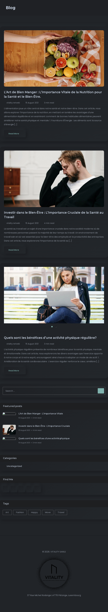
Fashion (20, 512)
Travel (61, 512)
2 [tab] (56, 326)
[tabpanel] (54, 295)
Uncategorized (14, 466)
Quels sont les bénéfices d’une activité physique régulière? (50, 338)
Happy (34, 512)
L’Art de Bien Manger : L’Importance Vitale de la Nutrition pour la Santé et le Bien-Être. (53, 94)
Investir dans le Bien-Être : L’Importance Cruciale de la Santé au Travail (54, 215)
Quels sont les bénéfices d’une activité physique (44, 438)
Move (48, 512)
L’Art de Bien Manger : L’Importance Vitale (40, 413)
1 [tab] (52, 326)
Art (7, 512)
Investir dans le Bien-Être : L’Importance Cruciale (44, 426)
